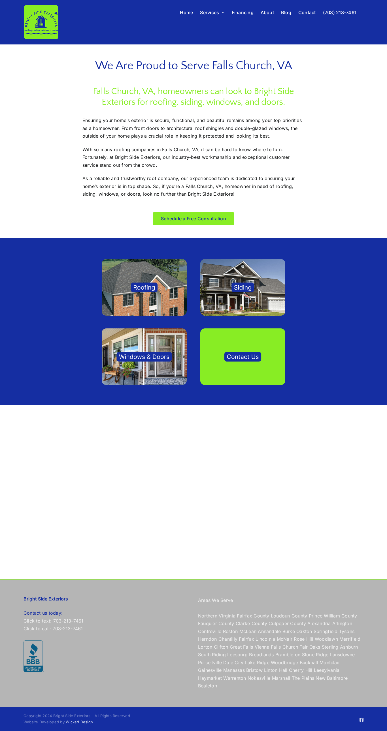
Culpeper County (287, 623)
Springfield (326, 631)
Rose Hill (303, 639)
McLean (247, 631)
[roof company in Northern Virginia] (144, 261)
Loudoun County (289, 616)
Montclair (330, 662)
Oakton (304, 631)
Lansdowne (342, 654)
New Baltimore (332, 678)
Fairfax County (253, 616)
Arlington (342, 623)
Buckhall (309, 662)
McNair (284, 639)
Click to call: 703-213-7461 (53, 628)
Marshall (281, 678)
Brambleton (287, 654)
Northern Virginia (216, 616)
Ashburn (349, 647)
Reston (230, 631)
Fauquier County (217, 623)
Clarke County (251, 623)
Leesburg (237, 654)
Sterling (330, 647)
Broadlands (261, 654)
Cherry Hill (300, 670)
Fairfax (246, 639)
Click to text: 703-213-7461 (53, 621)
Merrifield (349, 639)
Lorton (205, 647)
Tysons (346, 631)
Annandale (269, 631)
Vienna (262, 647)
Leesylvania (327, 670)
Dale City (233, 662)
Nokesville (259, 678)
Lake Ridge (257, 662)
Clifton (221, 647)
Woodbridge (284, 662)
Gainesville (210, 670)
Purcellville (210, 662)
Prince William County (333, 616)
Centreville (210, 631)
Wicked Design (79, 722)
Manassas (234, 670)
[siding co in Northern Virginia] (242, 261)
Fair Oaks (309, 647)
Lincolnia (265, 639)
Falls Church (284, 647)
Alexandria (319, 623)
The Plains (303, 678)
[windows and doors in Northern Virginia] (144, 331)
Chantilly (227, 639)
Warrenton (234, 678)
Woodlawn (326, 639)
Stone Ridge (315, 654)
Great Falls (241, 647)
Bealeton (207, 686)
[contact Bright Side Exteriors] (242, 331)
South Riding (212, 654)
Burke (288, 631)
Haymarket (210, 678)
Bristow (254, 670)
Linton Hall (276, 670)
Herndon (207, 639)
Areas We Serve (215, 600)
